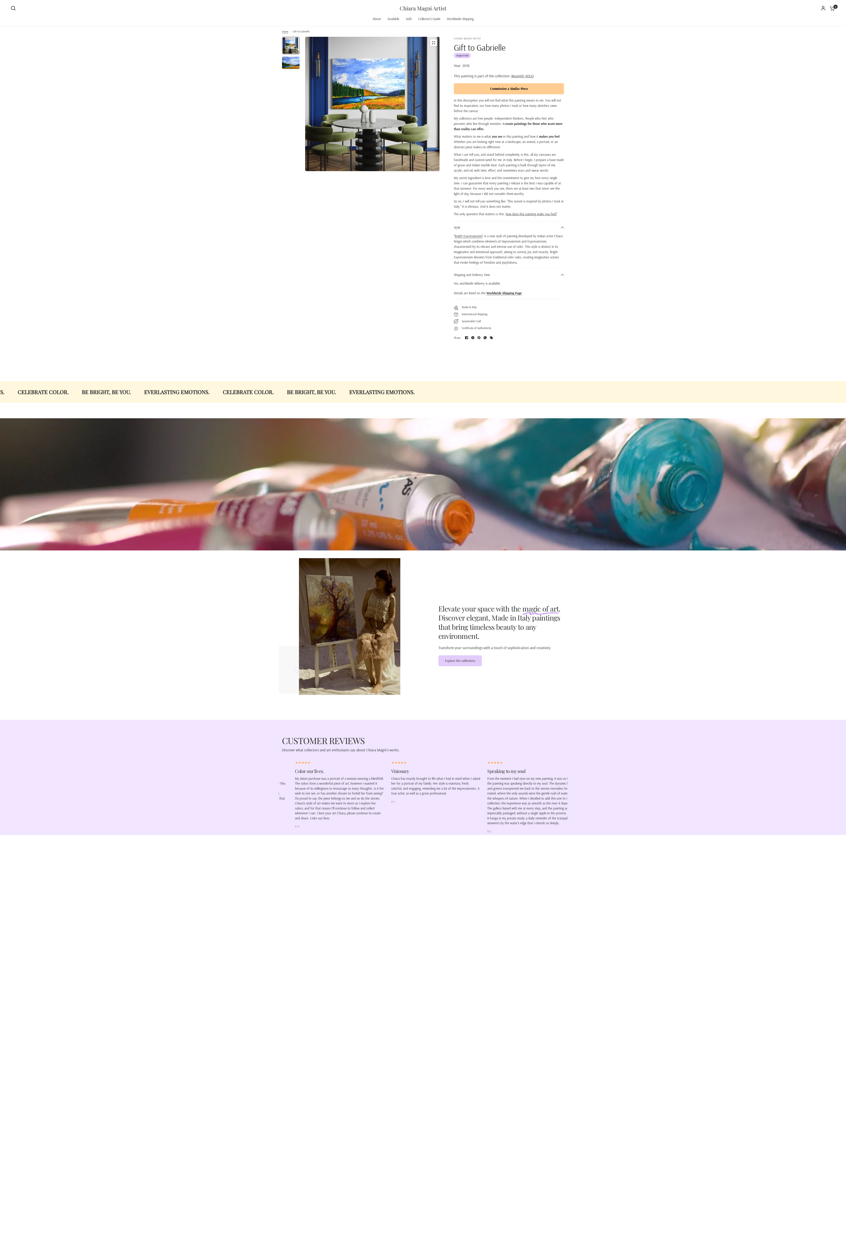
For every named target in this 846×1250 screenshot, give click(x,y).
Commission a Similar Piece (509, 89)
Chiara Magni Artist (423, 8)
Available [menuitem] (393, 19)
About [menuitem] (377, 19)
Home (285, 31)
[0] (831, 8)
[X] (472, 337)
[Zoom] (433, 42)
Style (457, 227)
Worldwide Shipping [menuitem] (460, 19)
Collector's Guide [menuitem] (429, 19)
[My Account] (823, 8)
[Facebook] (466, 337)
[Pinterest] (479, 337)
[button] (460, 660)
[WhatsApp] (485, 337)
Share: (457, 337)
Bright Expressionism (468, 236)
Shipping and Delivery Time (472, 275)
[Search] (14, 8)
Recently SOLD (522, 76)
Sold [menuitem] (409, 19)
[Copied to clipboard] (491, 337)
